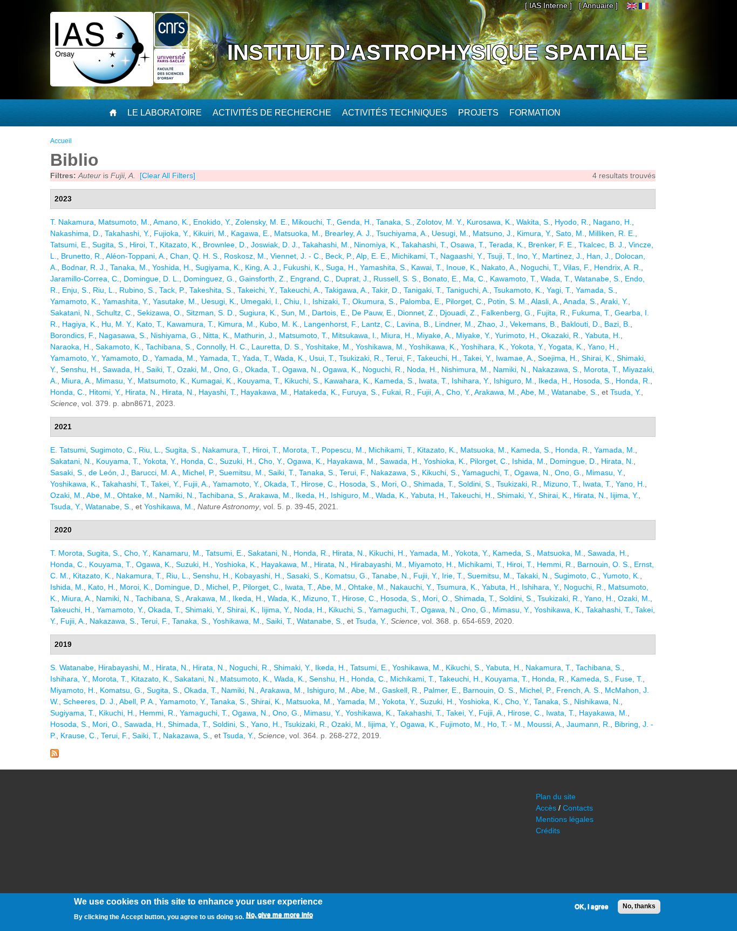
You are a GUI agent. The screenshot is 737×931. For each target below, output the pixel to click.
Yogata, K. (565, 346)
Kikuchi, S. (302, 380)
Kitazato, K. (179, 244)
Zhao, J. (491, 324)
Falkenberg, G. (507, 312)
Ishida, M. (528, 461)
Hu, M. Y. (116, 324)
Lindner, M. (454, 324)
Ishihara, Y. (470, 380)
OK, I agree (592, 906)
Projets (478, 112)
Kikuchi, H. (387, 553)
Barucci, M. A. (154, 472)
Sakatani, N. (71, 312)
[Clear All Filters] (167, 175)
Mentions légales (564, 819)
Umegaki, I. (260, 301)
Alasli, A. (545, 301)
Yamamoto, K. (74, 301)
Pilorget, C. (464, 301)
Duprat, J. (352, 278)
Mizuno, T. (560, 484)
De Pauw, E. (372, 312)
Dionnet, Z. (416, 312)
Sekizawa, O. (159, 312)
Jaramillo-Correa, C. (84, 278)
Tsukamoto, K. (518, 290)
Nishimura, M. (465, 369)
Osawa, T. (467, 244)
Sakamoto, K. (118, 346)
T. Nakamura (72, 222)
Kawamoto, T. (513, 278)
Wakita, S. (533, 222)
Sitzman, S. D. (210, 312)
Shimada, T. (433, 484)
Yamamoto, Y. (73, 358)
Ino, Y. (527, 256)
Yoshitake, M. (328, 346)
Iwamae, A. (515, 358)
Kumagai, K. (212, 380)
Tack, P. (172, 290)
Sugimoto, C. (112, 450)
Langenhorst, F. (330, 324)
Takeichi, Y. (256, 290)
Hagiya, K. (79, 324)
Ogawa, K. (340, 369)
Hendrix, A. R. (617, 267)
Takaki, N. (533, 575)
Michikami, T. (414, 256)
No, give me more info (279, 915)
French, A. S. (578, 690)
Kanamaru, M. (177, 553)
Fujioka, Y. (171, 233)
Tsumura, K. (456, 587)
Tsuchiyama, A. (401, 233)
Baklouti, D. (580, 324)
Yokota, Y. (527, 346)
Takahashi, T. (423, 244)
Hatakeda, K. (316, 392)
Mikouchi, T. (312, 222)
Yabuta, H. (602, 335)
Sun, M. (294, 312)
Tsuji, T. (500, 256)
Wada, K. (289, 358)
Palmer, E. (441, 690)
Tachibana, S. (169, 346)
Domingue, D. (573, 461)
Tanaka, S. (394, 222)
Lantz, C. (376, 324)
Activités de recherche (272, 112)
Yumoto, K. (621, 575)
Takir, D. (385, 290)
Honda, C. (67, 392)
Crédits (548, 830)
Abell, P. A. (137, 701)
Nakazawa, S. (556, 369)
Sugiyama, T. (72, 713)
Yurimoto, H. (516, 335)
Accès (546, 808)
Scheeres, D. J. (89, 701)
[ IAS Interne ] (548, 5)
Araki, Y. (614, 301)
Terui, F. (399, 358)
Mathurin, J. (254, 335)
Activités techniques (394, 112)
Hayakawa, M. (265, 392)
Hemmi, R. (555, 564)
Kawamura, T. (190, 324)
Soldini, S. (475, 484)
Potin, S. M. (507, 301)
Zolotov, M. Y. (439, 222)
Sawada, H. (122, 369)
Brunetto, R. (81, 256)
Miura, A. (77, 380)
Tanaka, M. (129, 267)
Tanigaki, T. (423, 290)
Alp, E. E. (371, 256)
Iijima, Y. (624, 495)
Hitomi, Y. (105, 392)
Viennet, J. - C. (295, 256)
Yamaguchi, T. (486, 472)
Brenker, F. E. (551, 244)
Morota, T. (601, 369)
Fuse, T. (629, 678)
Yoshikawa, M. (380, 346)
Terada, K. (506, 244)
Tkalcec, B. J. (601, 244)
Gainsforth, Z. (262, 278)
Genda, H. (354, 222)
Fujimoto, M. (461, 724)
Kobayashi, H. (258, 575)
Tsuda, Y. (625, 392)
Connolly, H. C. (221, 346)
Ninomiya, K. (375, 244)
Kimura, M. (236, 324)
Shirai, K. (597, 358)
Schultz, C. (114, 312)
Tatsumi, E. (69, 244)
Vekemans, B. (533, 324)
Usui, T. (322, 358)
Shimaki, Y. (515, 495)
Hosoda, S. (592, 380)
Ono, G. (227, 369)
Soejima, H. (557, 358)
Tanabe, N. (390, 575)
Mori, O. (395, 484)
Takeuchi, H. (438, 358)
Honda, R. (633, 380)
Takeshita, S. (211, 290)
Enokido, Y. (212, 222)
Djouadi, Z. (458, 312)
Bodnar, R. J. (84, 267)
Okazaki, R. (561, 335)
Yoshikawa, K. (432, 346)
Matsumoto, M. (123, 222)
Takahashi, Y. (127, 233)
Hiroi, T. (142, 244)
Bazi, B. (617, 324)
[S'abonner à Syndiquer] (54, 755)
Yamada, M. (174, 358)
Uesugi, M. (450, 233)
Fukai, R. (397, 392)
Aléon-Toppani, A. (136, 256)
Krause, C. (78, 735)
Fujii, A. (429, 392)
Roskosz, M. (245, 256)
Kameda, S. (394, 380)
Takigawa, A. (346, 290)
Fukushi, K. (302, 267)
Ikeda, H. (553, 380)
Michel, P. (198, 472)
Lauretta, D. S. (276, 346)
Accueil (61, 141)
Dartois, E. (329, 312)
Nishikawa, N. (597, 701)
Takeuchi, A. (299, 290)
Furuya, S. (360, 392)
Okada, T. (261, 369)
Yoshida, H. (171, 267)
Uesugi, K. (218, 301)
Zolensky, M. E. (261, 222)
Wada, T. (555, 278)
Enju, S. (75, 290)
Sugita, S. (108, 244)
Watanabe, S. (597, 278)
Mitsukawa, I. (354, 335)
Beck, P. (338, 256)
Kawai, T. (426, 267)
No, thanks (639, 906)
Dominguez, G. (209, 278)
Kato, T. (149, 324)
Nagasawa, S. (122, 335)
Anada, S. (580, 301)
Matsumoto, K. (162, 380)
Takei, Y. (477, 358)
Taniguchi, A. (467, 290)
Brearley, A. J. (348, 233)
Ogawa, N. (300, 369)
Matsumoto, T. (303, 335)
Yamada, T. (219, 358)
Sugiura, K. (258, 312)
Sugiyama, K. (218, 267)
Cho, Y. (458, 392)
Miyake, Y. (473, 335)
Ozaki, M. (193, 369)
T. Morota (66, 553)
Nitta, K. (216, 335)
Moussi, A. (544, 724)
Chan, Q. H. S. (195, 256)
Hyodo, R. (572, 222)
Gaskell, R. (400, 690)
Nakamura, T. (225, 450)
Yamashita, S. (383, 267)
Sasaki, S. (67, 472)
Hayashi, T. (217, 392)
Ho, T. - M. (505, 724)
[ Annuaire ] (598, 5)
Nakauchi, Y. (411, 587)
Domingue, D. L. (151, 278)
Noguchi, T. (540, 267)
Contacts (578, 808)
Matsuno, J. (493, 233)
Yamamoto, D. (125, 358)
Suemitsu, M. (241, 472)
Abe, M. (534, 392)
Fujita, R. (552, 312)
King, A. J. (262, 267)
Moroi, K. (135, 587)
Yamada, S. (595, 290)
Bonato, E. (441, 278)
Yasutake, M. (175, 301)
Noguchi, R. (382, 369)
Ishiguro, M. (514, 380)
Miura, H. (396, 335)
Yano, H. (602, 346)
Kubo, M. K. (279, 324)
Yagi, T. (559, 290)
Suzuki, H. (237, 461)
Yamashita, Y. (125, 301)
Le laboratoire (164, 112)
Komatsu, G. (346, 575)
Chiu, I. (296, 301)
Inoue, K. (461, 267)
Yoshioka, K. (445, 461)
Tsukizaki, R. (360, 358)
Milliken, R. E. (612, 233)
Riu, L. (104, 290)
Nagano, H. (612, 222)
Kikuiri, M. (210, 233)
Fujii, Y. (425, 575)
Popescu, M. (343, 450)
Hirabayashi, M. (377, 564)
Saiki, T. (159, 369)
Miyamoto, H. (431, 564)
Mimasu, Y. (114, 380)
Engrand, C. (310, 278)
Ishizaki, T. (330, 301)
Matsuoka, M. (297, 233)
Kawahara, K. (347, 380)
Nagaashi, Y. (461, 256)
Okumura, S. (373, 301)
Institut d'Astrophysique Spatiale (437, 52)
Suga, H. (341, 267)
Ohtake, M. (136, 495)
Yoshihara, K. (483, 346)
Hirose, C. (318, 484)
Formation (535, 112)
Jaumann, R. (588, 724)
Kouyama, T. (258, 380)
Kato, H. (101, 587)
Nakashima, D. (75, 233)
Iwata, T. (433, 380)
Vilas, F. (576, 267)
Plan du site (556, 796)
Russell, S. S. (396, 278)
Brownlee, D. (225, 244)
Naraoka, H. (70, 346)
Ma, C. (474, 278)
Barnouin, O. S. (603, 564)
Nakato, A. (498, 267)
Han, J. (598, 256)
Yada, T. (256, 358)
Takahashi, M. (326, 244)
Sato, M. (570, 233)
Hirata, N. (141, 392)
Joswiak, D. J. (274, 244)
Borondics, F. (72, 335)
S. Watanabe (72, 667)
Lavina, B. (414, 324)
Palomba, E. (420, 301)
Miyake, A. (434, 335)
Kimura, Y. (534, 233)
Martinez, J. (562, 256)
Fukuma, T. (591, 312)
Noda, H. (422, 369)
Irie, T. (452, 575)
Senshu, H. (79, 369)
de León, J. (107, 472)
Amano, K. (171, 222)
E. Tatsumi (68, 450)
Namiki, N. (510, 369)
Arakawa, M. (495, 392)
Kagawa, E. (250, 233)
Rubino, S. (137, 290)
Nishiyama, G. (175, 335)
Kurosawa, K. (489, 222)
